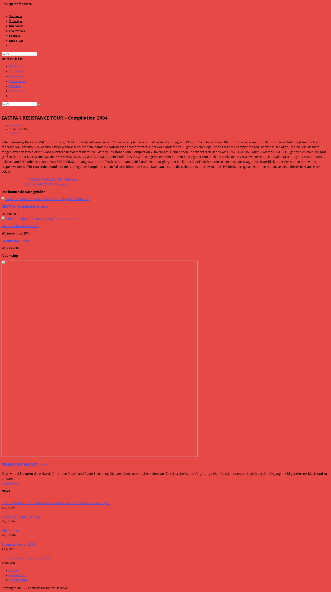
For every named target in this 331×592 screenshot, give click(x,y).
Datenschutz (18, 580)
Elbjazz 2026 (10, 531)
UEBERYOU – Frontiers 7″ (20, 226)
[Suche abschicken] (39, 104)
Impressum (17, 575)
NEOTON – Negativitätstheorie (25, 206)
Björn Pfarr (15, 125)
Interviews (16, 76)
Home (13, 570)
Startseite (16, 66)
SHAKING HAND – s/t (25, 464)
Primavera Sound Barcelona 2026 (26, 558)
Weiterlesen (10, 483)
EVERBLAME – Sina (15, 241)
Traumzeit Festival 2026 (18, 544)
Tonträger (16, 71)
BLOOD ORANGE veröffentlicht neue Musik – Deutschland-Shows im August (56, 503)
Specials (15, 86)
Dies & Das (17, 91)
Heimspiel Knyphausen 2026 (22, 517)
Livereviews (17, 81)
